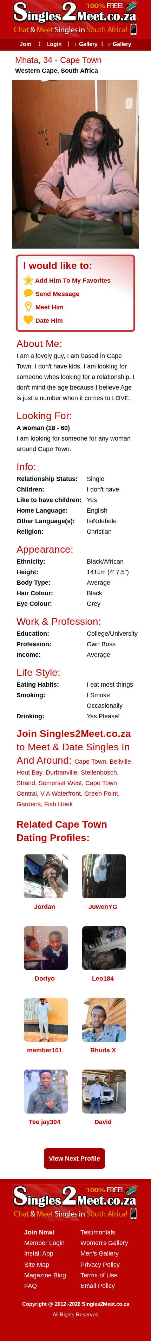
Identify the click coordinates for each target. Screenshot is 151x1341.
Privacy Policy (100, 1264)
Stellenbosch (99, 772)
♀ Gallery (85, 44)
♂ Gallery (119, 44)
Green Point (101, 793)
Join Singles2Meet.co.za (74, 733)
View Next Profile (74, 1158)
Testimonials (97, 1232)
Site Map (36, 1264)
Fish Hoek (58, 804)
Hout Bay (29, 772)
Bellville (120, 761)
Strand (26, 783)
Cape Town (90, 761)
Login (54, 44)
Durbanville (61, 772)
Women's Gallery (104, 1242)
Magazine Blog (45, 1275)
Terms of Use (99, 1275)
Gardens (29, 804)
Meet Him (49, 307)
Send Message (57, 293)
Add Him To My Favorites (73, 280)
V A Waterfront (60, 793)
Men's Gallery (99, 1253)
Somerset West (60, 783)
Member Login (44, 1242)
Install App (38, 1253)
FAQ (30, 1285)
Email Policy (97, 1285)
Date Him (49, 320)
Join (25, 44)
